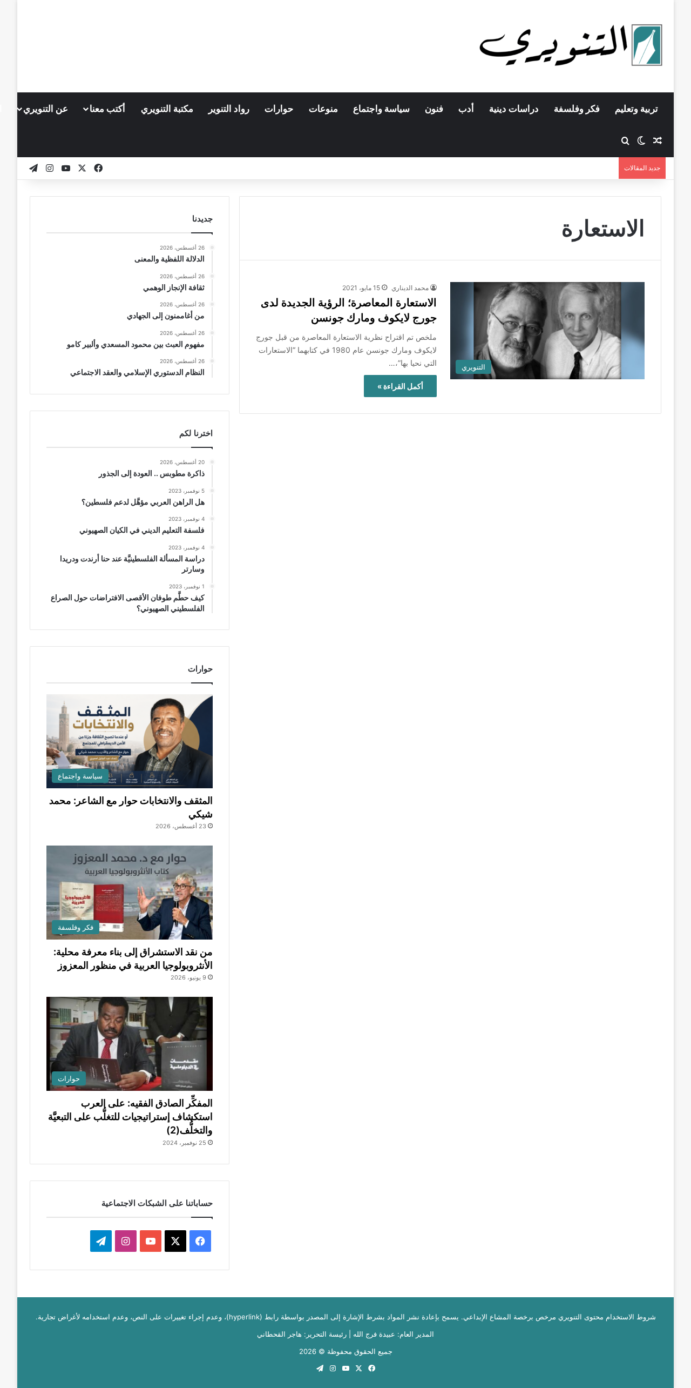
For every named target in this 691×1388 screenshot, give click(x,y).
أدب (466, 108)
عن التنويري (45, 108)
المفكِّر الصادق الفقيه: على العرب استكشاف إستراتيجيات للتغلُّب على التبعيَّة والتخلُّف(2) (130, 1116)
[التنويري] (571, 46)
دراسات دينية (514, 108)
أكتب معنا (107, 108)
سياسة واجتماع (381, 108)
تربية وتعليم (636, 108)
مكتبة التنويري (167, 108)
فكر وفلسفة (577, 108)
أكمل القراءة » (400, 386)
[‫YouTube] (150, 1241)
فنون (434, 108)
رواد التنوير (228, 108)
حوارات (279, 108)
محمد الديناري (410, 288)
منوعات (323, 108)
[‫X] (175, 1241)
